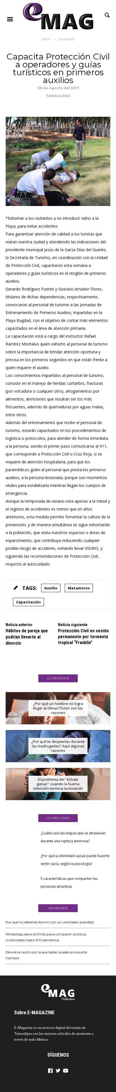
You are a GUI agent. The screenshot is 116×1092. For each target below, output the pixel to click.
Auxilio (50, 587)
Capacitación (28, 602)
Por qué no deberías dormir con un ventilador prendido (50, 922)
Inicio (46, 39)
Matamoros (79, 587)
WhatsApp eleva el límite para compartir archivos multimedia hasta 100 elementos (46, 937)
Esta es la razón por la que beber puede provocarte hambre (46, 955)
